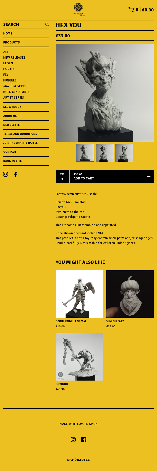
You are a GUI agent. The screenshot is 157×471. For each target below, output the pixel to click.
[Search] (47, 24)
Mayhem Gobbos (16, 86)
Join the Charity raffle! (20, 143)
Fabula (9, 69)
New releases (14, 58)
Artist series (13, 98)
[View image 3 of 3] (124, 153)
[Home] (78, 9)
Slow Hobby (12, 107)
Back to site (12, 161)
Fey (5, 75)
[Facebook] (15, 174)
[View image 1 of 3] (85, 153)
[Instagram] (5, 174)
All (6, 52)
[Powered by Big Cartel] (78, 460)
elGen (8, 63)
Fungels (10, 80)
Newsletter (12, 125)
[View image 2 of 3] (105, 153)
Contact (9, 152)
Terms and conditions (20, 134)
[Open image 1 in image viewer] (105, 93)
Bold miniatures (16, 92)
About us (10, 116)
